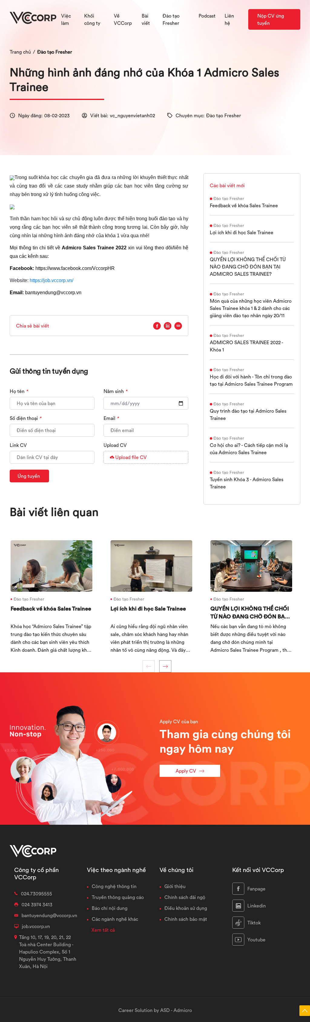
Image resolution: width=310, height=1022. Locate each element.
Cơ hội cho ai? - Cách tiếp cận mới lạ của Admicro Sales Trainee (249, 448)
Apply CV (186, 771)
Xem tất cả (103, 930)
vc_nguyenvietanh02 (132, 115)
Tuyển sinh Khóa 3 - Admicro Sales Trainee (246, 483)
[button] (165, 666)
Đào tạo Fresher (54, 52)
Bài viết (146, 19)
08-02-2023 (57, 115)
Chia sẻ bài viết (32, 326)
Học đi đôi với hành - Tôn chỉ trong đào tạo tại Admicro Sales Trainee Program (251, 380)
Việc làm (66, 19)
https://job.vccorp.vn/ (51, 280)
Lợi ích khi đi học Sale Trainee (241, 232)
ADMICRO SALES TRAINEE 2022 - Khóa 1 (246, 346)
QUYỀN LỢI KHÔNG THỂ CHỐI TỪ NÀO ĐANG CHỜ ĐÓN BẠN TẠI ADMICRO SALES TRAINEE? (248, 266)
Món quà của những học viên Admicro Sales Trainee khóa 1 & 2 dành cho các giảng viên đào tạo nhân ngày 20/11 (251, 308)
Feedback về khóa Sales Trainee (244, 205)
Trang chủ (20, 52)
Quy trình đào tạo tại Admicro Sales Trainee (248, 414)
